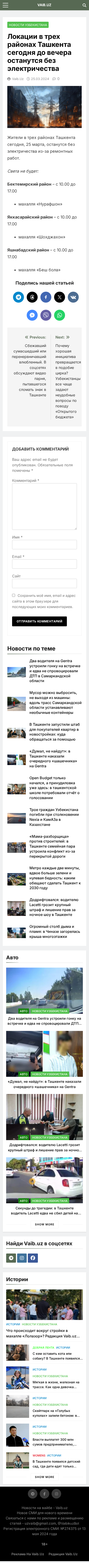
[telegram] (11, 1258)
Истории (13, 1324)
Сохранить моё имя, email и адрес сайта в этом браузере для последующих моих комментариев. (44, 601)
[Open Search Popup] (84, 5)
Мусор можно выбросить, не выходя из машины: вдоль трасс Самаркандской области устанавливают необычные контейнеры (55, 702)
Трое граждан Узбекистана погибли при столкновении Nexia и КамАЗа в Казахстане (54, 817)
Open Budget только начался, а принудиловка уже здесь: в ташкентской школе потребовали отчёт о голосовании (54, 788)
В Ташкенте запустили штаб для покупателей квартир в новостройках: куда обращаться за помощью (54, 731)
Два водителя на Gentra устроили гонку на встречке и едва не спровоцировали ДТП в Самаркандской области (54, 671)
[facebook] (33, 1258)
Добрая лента (43, 1347)
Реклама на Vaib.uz (27, 1554)
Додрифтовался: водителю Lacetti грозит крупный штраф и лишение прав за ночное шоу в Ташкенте (44, 1150)
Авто (23, 1011)
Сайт (16, 576)
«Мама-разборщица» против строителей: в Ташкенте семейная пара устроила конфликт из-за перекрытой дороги (52, 846)
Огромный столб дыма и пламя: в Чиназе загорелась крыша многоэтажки (54, 931)
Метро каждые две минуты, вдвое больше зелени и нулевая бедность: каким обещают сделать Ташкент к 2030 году (55, 878)
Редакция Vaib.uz (63, 1554)
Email (18, 556)
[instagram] (22, 1258)
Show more (44, 1224)
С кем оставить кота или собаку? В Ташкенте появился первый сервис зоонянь (56, 1358)
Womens (39, 1455)
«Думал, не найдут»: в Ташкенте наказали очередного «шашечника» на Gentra (53, 758)
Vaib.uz (18, 79)
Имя (17, 537)
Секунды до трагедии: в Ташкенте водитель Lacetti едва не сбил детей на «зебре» (44, 1213)
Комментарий (25, 480)
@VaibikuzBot (68, 1523)
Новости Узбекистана (28, 25)
